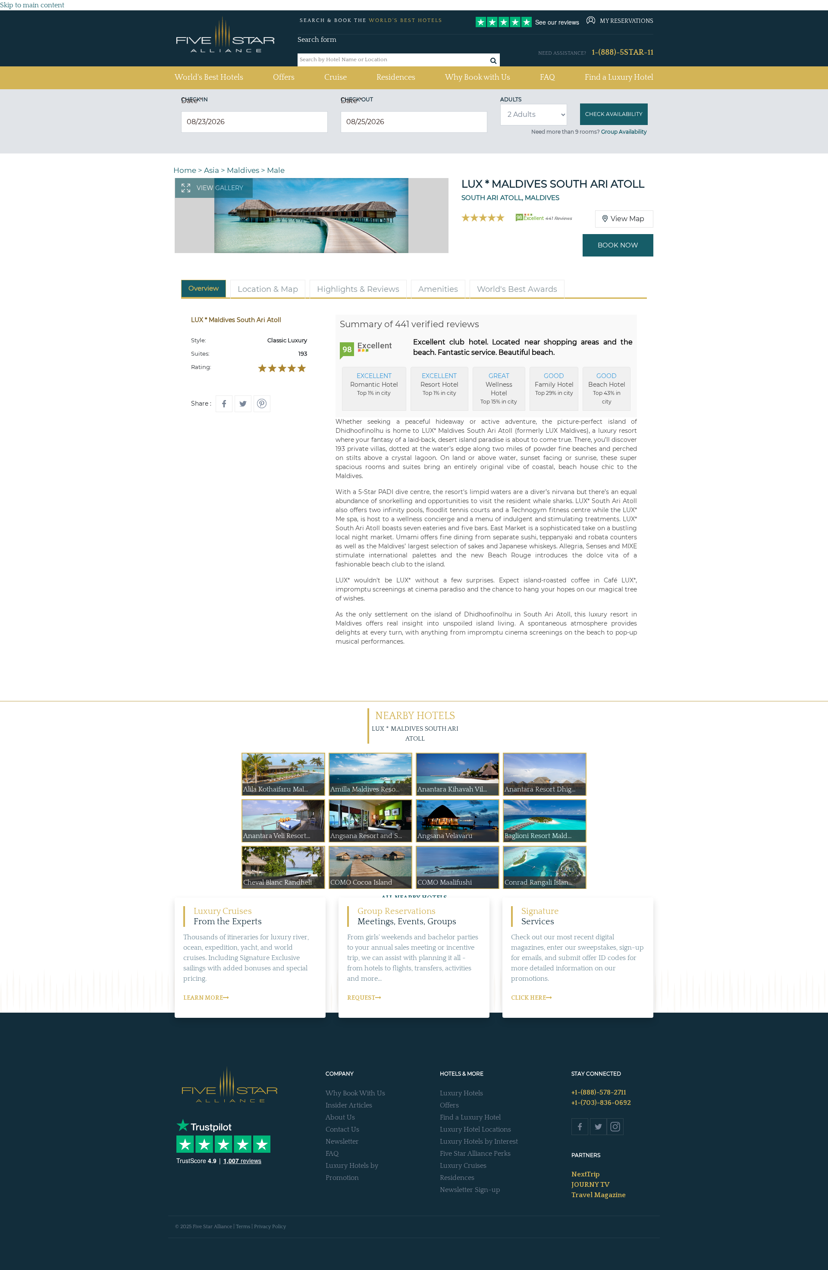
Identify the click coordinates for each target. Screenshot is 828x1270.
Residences (395, 77)
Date (191, 101)
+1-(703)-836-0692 (601, 1103)
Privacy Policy (270, 1226)
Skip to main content (32, 5)
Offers (284, 77)
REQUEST (361, 998)
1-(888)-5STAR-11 (622, 52)
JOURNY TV (590, 1185)
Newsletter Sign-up (470, 1190)
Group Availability (624, 131)
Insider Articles (349, 1105)
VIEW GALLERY (220, 188)
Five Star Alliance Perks (475, 1153)
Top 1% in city (374, 384)
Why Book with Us (477, 77)
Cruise (335, 77)
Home (184, 170)
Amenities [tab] (438, 289)
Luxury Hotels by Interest (479, 1141)
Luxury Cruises (463, 1166)
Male (276, 170)
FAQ (547, 77)
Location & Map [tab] (268, 289)
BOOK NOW (618, 245)
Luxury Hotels (461, 1093)
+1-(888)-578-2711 (598, 1092)
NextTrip (585, 1174)
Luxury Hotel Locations (475, 1129)
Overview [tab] (203, 288)
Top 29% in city (554, 384)
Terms (243, 1226)
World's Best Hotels (209, 77)
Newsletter (342, 1141)
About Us (340, 1117)
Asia (211, 170)
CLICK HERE (528, 998)
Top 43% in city (606, 388)
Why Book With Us (355, 1093)
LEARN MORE (203, 998)
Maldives (243, 170)
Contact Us (342, 1129)
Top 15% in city (498, 388)
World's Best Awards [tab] (517, 289)
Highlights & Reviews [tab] (358, 289)
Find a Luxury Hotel (619, 77)
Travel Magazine (598, 1195)
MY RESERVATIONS (626, 21)
